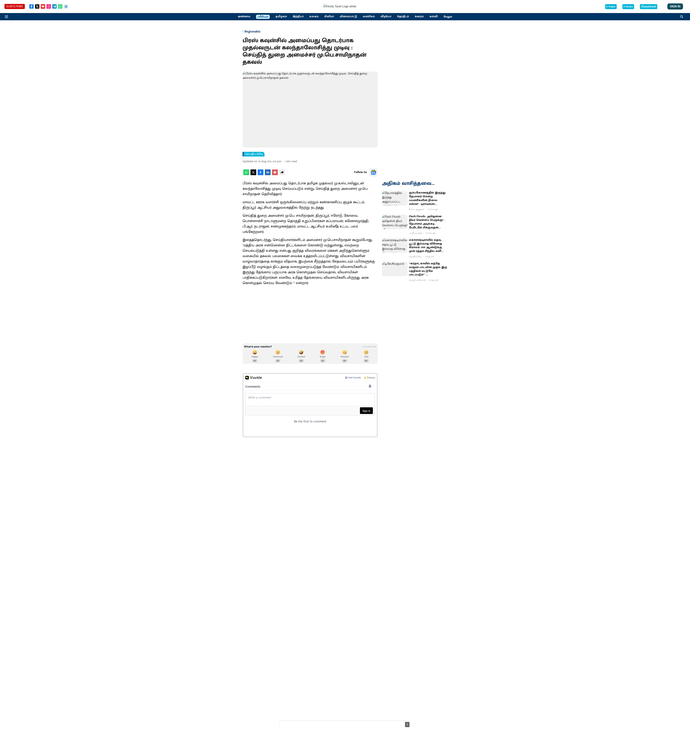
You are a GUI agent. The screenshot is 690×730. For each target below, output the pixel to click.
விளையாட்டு (348, 16)
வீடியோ (386, 16)
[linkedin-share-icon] (268, 174)
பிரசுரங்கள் (648, 6)
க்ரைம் (419, 16)
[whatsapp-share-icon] (246, 174)
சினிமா (329, 16)
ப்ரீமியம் (262, 17)
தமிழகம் (281, 16)
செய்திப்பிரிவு (254, 154)
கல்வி (433, 16)
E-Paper (611, 6)
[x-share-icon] (253, 174)
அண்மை (244, 16)
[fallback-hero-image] (395, 198)
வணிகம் (369, 16)
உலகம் (314, 16)
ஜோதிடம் (403, 16)
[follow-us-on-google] (373, 172)
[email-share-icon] (275, 174)
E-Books (628, 6)
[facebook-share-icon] (260, 174)
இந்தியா (298, 16)
